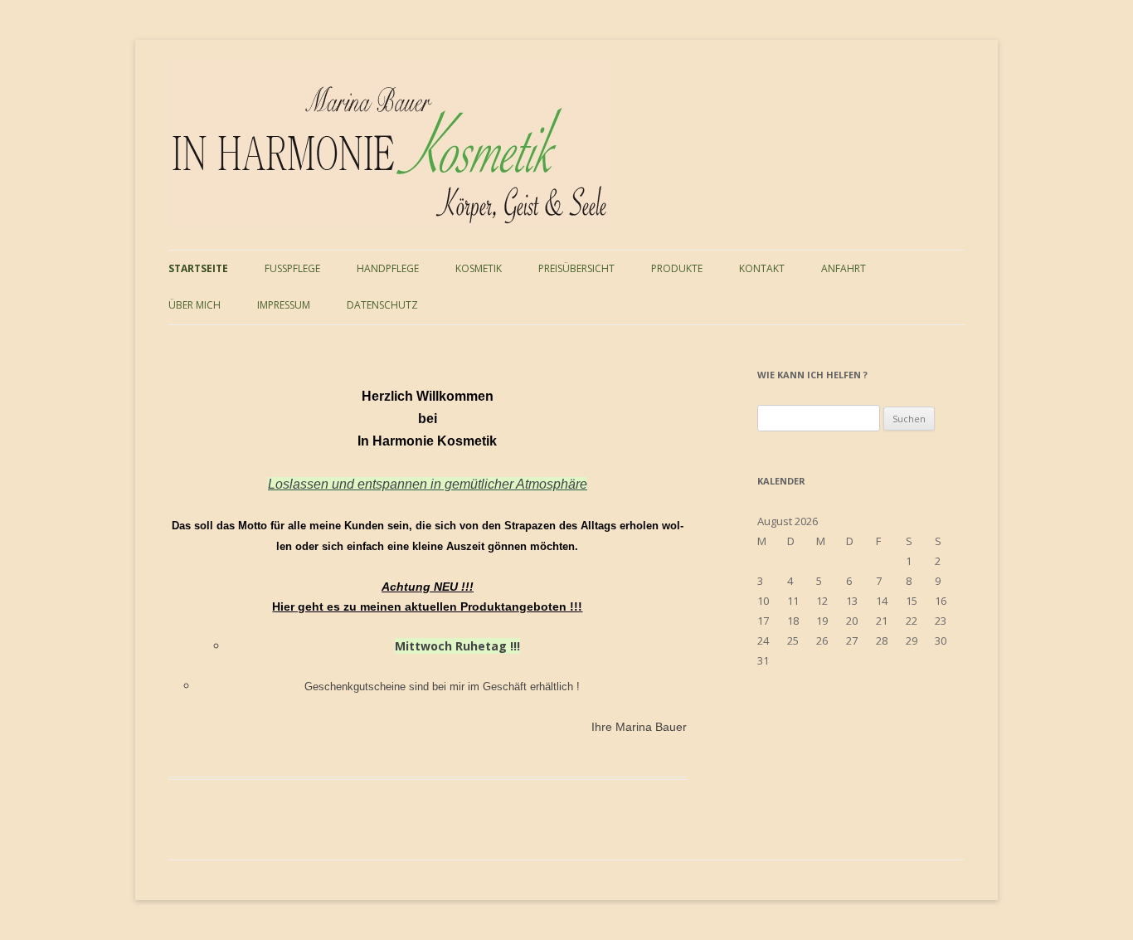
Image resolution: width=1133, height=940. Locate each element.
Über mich (194, 305)
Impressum (283, 305)
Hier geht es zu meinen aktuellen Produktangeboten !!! (427, 606)
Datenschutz (382, 305)
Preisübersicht (576, 268)
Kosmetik (478, 268)
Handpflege (388, 268)
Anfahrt (843, 268)
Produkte (677, 268)
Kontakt (762, 268)
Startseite (198, 268)
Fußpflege (292, 268)
